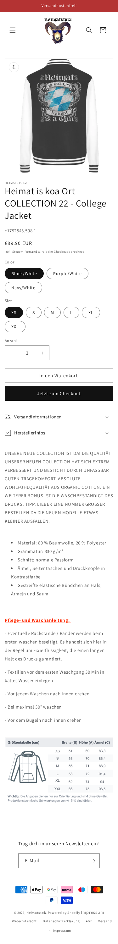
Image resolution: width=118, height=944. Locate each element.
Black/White (24, 273)
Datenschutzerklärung (61, 921)
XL (90, 312)
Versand (31, 252)
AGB (89, 921)
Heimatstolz (36, 912)
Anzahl (11, 340)
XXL (15, 326)
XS (13, 312)
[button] (13, 30)
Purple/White (67, 273)
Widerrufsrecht (24, 921)
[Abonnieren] (92, 860)
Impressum (92, 912)
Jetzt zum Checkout (59, 393)
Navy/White (23, 287)
